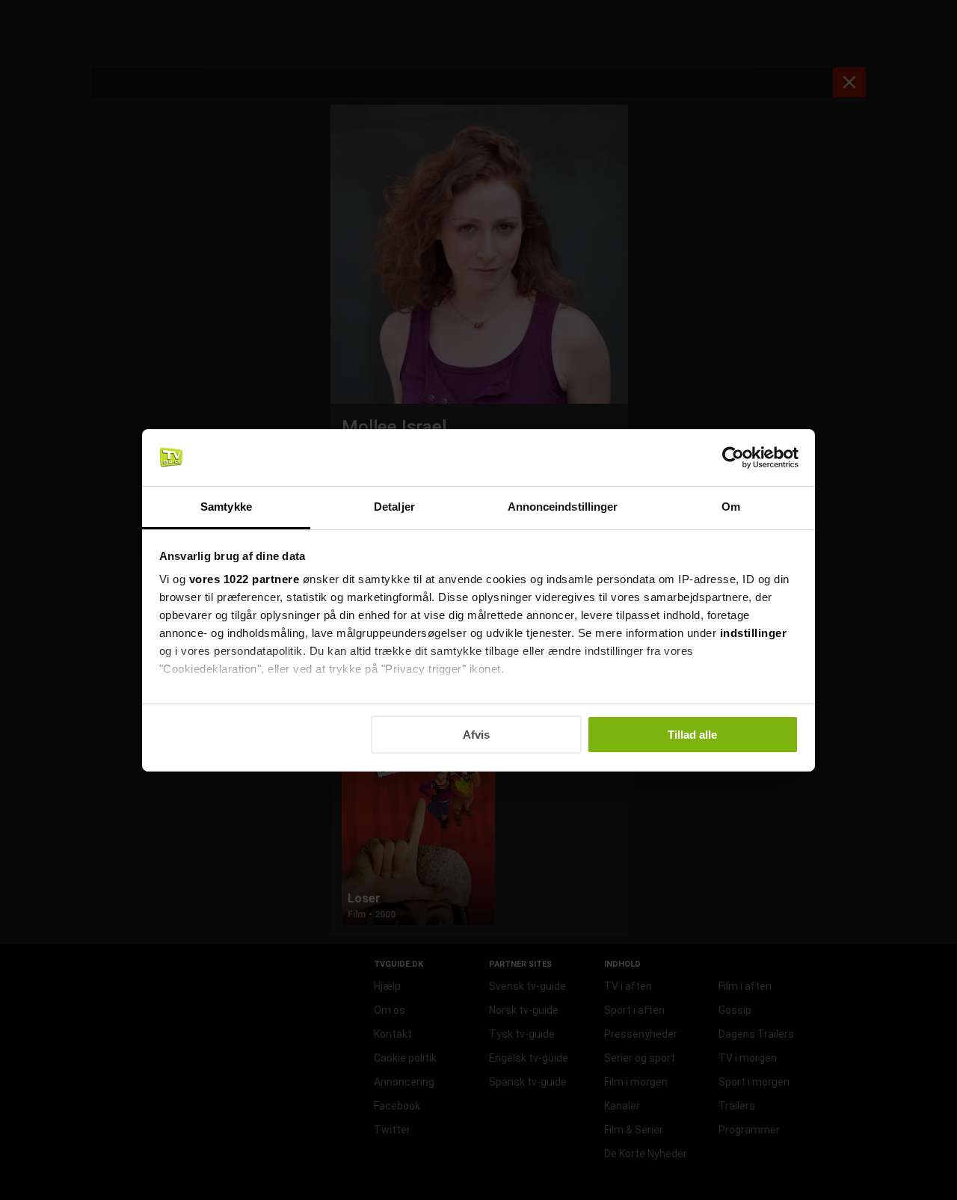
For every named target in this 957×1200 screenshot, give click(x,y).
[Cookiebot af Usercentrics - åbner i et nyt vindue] (733, 457)
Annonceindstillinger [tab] (563, 506)
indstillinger (753, 633)
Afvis (476, 734)
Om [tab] (730, 506)
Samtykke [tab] (226, 506)
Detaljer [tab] (394, 506)
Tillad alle (692, 734)
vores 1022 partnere (244, 579)
